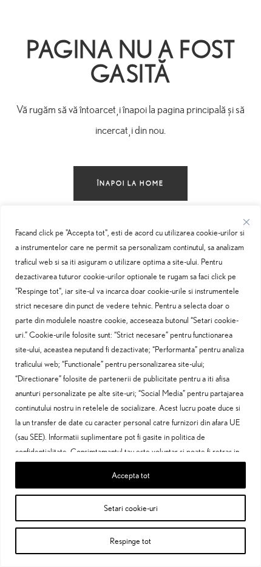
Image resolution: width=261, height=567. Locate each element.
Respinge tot (130, 540)
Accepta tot (131, 475)
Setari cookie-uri (131, 507)
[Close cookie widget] (246, 222)
